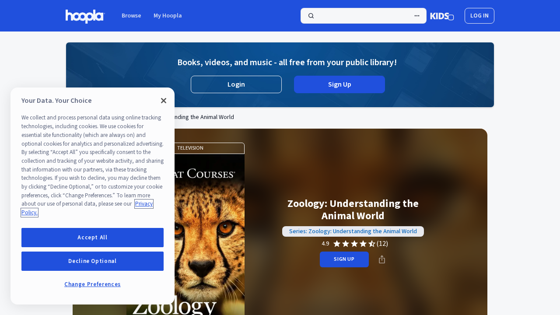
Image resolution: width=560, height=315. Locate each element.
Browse (131, 15)
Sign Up (339, 84)
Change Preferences (92, 284)
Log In (479, 15)
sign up (344, 259)
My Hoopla (168, 15)
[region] (92, 196)
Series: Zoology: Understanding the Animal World (353, 231)
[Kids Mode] (442, 16)
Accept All (92, 238)
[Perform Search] (364, 16)
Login (236, 84)
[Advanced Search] (417, 15)
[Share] (382, 259)
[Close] (163, 100)
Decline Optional (92, 261)
